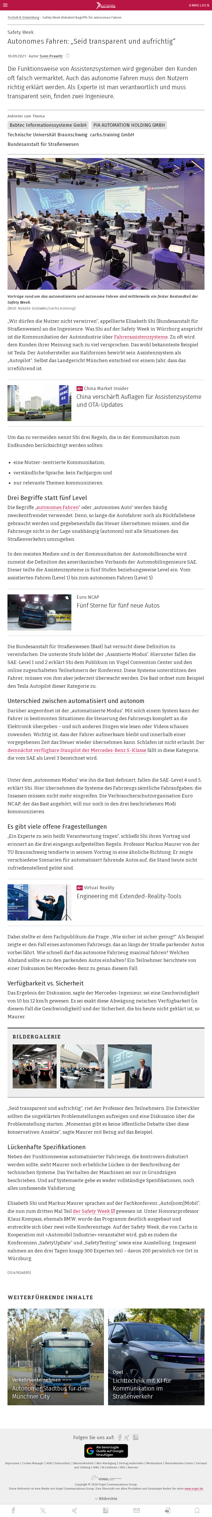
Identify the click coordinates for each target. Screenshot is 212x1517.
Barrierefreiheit (83, 1463)
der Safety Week (91, 1211)
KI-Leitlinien (110, 1467)
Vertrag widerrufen (131, 1463)
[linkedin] (106, 1510)
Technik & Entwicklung (23, 17)
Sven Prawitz (51, 56)
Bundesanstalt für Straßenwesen (43, 144)
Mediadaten (154, 1463)
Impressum (12, 1463)
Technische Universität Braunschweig (47, 135)
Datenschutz (63, 1463)
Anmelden (199, 5)
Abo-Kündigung (106, 1463)
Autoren (133, 1467)
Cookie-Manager (33, 1463)
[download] (168, 1510)
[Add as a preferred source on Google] (106, 1451)
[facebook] (14, 1511)
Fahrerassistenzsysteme (141, 337)
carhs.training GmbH (112, 135)
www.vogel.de (194, 1488)
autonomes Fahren (57, 507)
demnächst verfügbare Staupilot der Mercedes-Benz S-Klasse (76, 750)
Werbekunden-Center (179, 1463)
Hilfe (96, 1467)
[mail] (137, 1511)
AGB (49, 1463)
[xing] (75, 1510)
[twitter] (44, 1510)
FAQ (123, 1467)
